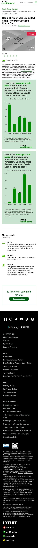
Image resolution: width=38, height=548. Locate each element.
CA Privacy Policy (10, 389)
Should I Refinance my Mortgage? (16, 433)
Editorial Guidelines (10, 369)
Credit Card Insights (10, 405)
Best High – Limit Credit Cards (14, 420)
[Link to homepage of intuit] (19, 522)
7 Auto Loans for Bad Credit (13, 427)
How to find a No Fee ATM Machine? (17, 430)
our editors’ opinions (26, 71)
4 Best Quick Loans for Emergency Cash (16, 416)
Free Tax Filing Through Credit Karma (17, 363)
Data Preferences (10, 395)
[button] (36, 2)
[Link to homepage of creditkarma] (19, 532)
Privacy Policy (8, 385)
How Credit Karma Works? (13, 359)
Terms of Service (9, 392)
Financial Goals (9, 408)
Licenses (6, 466)
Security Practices (10, 366)
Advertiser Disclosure (24, 26)
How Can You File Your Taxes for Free (17, 376)
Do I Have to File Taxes (12, 411)
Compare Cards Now (19, 299)
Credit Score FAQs (10, 437)
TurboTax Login (8, 373)
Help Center (7, 356)
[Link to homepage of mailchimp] (19, 540)
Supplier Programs (10, 347)
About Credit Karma (10, 337)
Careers (6, 340)
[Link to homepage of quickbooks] (19, 536)
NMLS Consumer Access (16, 466)
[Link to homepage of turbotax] (19, 527)
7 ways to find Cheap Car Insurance (16, 424)
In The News (8, 343)
